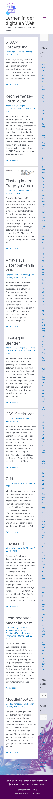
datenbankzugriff (43, 201)
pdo (43, 508)
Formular (43, 239)
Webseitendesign (43, 663)
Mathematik (11, 52)
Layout (43, 408)
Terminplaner (43, 605)
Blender (43, 127)
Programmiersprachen (43, 529)
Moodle (21, 52)
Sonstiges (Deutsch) (15, 633)
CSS (43, 158)
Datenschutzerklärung (27, 790)
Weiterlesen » (12, 84)
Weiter (20, 769)
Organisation (43, 498)
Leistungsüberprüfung (43, 429)
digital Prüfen (43, 216)
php (31, 275)
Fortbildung (43, 254)
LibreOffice (43, 464)
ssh (43, 587)
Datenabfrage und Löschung (27, 793)
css (7, 418)
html (12, 418)
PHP (43, 514)
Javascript (15, 543)
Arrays (43, 87)
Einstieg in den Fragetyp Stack (19, 183)
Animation (43, 67)
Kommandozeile (43, 396)
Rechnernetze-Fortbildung (19, 99)
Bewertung (43, 114)
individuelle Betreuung (43, 344)
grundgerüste (43, 296)
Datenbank (43, 170)
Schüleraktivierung (43, 561)
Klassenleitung (43, 381)
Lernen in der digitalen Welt (20, 20)
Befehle (43, 100)
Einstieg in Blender (15, 341)
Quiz (43, 545)
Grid (9, 478)
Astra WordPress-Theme (33, 784)
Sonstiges (20, 348)
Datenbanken (12, 275)
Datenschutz (11, 627)
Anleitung (43, 78)
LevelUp (43, 453)
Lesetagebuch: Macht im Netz (19, 620)
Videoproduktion (43, 647)
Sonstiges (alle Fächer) (16, 630)
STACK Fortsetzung (17, 45)
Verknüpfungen (43, 631)
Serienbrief (43, 579)
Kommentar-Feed (43, 754)
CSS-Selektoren (20, 413)
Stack (43, 594)
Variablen (43, 617)
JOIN (43, 370)
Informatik (10, 106)
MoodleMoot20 (19, 699)
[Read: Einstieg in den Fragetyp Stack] (21, 172)
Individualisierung (43, 325)
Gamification (43, 270)
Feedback (43, 228)
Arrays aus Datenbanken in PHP (20, 265)
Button (43, 136)
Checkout (43, 146)
